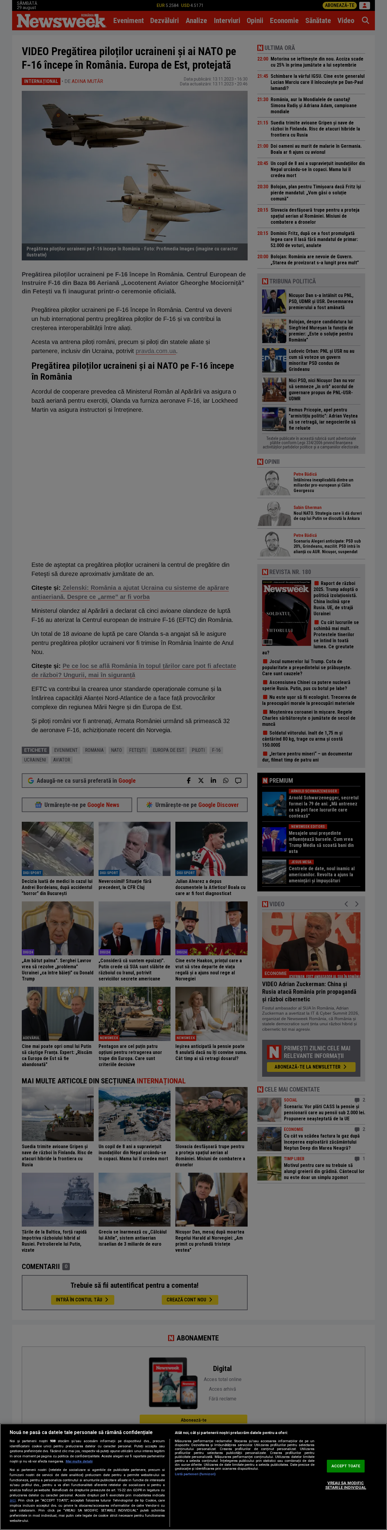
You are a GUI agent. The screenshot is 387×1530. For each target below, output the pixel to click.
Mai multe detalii (79, 1461)
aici (13, 1500)
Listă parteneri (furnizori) (195, 1474)
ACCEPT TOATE (345, 1466)
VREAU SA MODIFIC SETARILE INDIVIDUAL (345, 1485)
